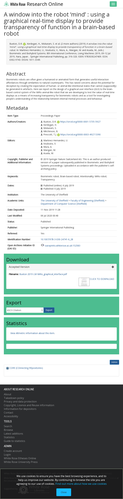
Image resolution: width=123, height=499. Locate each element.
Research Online (36, 4)
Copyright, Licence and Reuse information (29, 405)
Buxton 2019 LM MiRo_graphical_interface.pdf (43, 274)
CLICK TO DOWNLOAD (102, 278)
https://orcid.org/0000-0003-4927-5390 (80, 134)
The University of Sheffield (54, 200)
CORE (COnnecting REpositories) (26, 367)
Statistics (9, 437)
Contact (8, 412)
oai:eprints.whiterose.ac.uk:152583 (62, 245)
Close (64, 492)
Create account (13, 451)
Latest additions (13, 433)
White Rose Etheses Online (20, 458)
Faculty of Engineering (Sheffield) (87, 200)
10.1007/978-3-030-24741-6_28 (57, 239)
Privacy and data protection (20, 401)
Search (8, 426)
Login (7, 454)
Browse (8, 430)
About (7, 394)
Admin (114, 362)
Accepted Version (19, 267)
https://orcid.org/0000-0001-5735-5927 (80, 121)
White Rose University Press (21, 462)
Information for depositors (20, 409)
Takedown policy (14, 398)
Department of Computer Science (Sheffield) (64, 203)
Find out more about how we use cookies (81, 484)
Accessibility (11, 416)
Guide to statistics (14, 441)
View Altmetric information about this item (32, 333)
